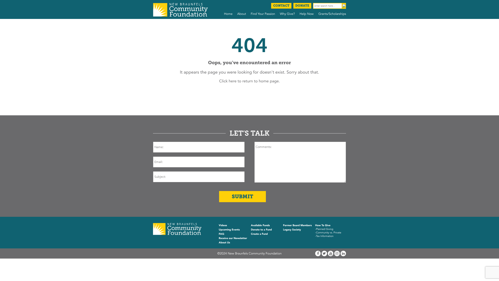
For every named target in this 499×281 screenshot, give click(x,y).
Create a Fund (259, 234)
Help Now (307, 14)
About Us (224, 242)
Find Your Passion (263, 14)
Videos (223, 225)
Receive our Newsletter (233, 238)
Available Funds (260, 225)
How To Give (322, 225)
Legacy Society (292, 229)
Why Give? (287, 14)
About (241, 14)
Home (228, 14)
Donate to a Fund (261, 229)
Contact (281, 6)
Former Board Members (297, 225)
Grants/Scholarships (332, 14)
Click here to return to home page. (249, 81)
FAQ (221, 234)
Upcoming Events (229, 229)
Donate (302, 6)
